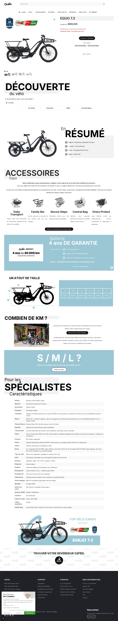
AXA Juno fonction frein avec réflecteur (38, 474)
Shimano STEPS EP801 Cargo (35, 400)
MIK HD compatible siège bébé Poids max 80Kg (41, 480)
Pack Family (87, 43)
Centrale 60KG (30, 484)
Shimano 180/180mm (32, 492)
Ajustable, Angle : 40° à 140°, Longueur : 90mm (40, 461)
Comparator (41, 597)
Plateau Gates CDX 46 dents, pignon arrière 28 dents (42, 424)
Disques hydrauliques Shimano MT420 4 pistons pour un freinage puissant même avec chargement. (56, 442)
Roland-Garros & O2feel (67, 592)
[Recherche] (103, 4)
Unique (28, 502)
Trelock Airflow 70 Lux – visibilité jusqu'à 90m (40, 470)
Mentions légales (52, 612)
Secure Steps (67, 507)
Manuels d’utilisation (44, 586)
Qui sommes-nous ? (66, 586)
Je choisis (18, 613)
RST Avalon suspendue (33, 439)
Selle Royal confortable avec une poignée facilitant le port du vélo (46, 457)
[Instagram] (8, 615)
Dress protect (48, 507)
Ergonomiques (30, 464)
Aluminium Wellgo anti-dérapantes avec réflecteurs (41, 467)
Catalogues (41, 583)
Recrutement (86, 592)
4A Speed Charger (31, 410)
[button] (54, 19)
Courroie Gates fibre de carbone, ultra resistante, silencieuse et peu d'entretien (50, 431)
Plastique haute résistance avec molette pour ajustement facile (45, 477)
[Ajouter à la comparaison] (87, 54)
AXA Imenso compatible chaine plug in (38, 487)
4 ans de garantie (65, 583)
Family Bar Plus (58, 507)
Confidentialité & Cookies (37, 612)
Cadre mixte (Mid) (31, 499)
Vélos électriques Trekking (12, 589)
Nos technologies (88, 589)
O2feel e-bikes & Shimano (68, 589)
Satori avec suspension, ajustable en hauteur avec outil (43, 454)
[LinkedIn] (13, 615)
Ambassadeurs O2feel (67, 595)
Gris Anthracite (30, 495)
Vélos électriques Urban (11, 583)
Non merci (7, 613)
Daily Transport (39, 507)
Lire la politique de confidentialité (11, 607)
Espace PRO (86, 586)
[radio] (80, 45)
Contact (85, 597)
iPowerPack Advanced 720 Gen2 (36, 404)
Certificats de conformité (45, 589)
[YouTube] (10, 615)
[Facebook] (5, 615)
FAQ (84, 595)
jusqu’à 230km (30, 407)
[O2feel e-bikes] (8, 3)
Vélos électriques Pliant (11, 586)
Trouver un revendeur (89, 583)
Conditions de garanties (45, 592)
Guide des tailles (43, 595)
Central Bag (29, 507)
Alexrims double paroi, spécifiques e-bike (39, 446)
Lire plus (11, 103)
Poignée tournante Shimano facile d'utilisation (40, 427)
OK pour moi (29, 613)
